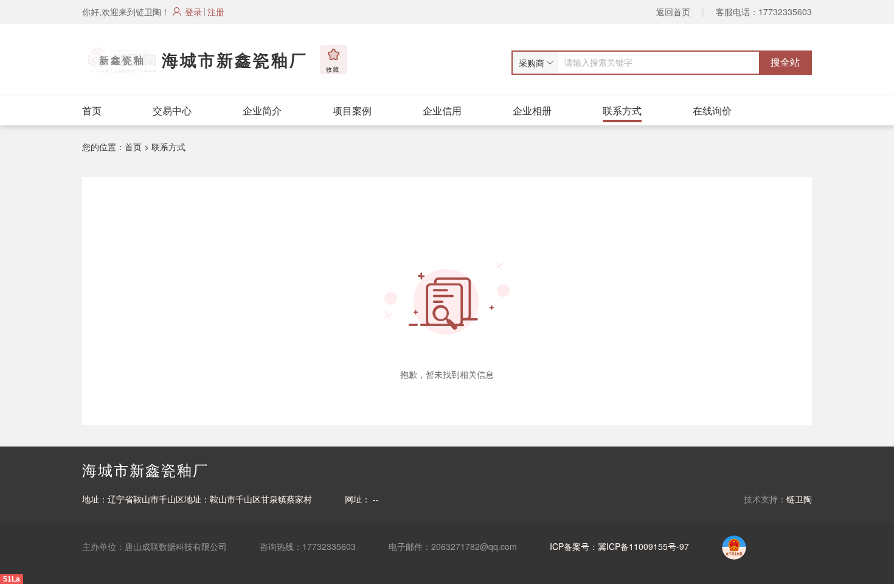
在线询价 (712, 110)
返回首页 (673, 11)
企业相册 (532, 110)
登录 (193, 11)
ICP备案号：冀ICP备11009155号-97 (619, 546)
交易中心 (172, 110)
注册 (215, 11)
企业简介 (262, 110)
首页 (92, 110)
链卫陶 (799, 499)
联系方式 (622, 110)
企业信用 (442, 110)
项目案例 (352, 110)
